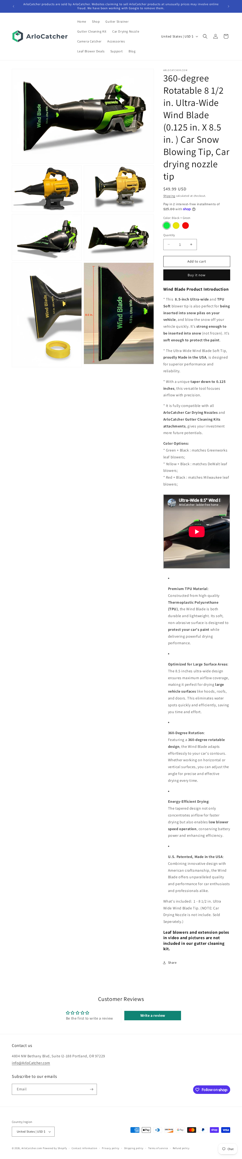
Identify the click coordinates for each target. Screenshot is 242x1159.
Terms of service (158, 1148)
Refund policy (181, 1148)
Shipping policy (134, 1148)
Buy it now (197, 275)
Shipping (169, 195)
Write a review (152, 1015)
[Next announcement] (228, 6)
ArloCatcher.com (32, 1148)
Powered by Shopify (55, 1148)
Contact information (84, 1148)
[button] (205, 36)
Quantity (169, 235)
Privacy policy (110, 1148)
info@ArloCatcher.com (31, 1062)
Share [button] (172, 962)
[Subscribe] (91, 1089)
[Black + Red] (185, 225)
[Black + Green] (166, 225)
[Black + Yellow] (176, 225)
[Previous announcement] (13, 6)
